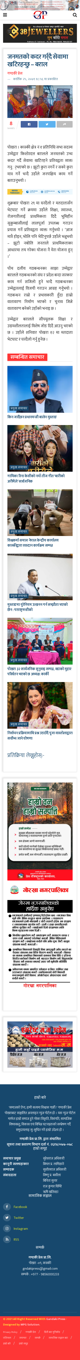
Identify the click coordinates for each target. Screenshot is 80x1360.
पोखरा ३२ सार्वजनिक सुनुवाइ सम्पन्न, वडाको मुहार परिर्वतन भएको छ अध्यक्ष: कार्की (39, 671)
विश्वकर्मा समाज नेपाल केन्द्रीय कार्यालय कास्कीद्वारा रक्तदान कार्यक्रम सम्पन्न (32, 543)
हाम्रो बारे (7, 1343)
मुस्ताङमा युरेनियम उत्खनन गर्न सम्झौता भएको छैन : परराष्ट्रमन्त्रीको (37, 607)
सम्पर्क (37, 1338)
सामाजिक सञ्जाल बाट (58, 1338)
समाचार (22, 1338)
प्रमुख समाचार (19, 408)
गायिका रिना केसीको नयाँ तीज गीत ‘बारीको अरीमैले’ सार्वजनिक (35, 478)
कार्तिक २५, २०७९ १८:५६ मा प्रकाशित (35, 79)
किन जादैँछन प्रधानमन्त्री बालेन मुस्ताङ (32, 417)
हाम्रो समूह (23, 1343)
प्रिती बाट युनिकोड (52, 1332)
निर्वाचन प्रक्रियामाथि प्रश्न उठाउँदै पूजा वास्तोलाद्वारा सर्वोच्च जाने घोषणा (39, 735)
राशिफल (7, 1338)
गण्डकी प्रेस (15, 73)
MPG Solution (30, 1324)
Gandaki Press (55, 1319)
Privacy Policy (10, 1332)
